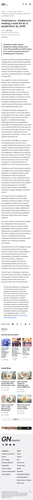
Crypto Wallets (6, 474)
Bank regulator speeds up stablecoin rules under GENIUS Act (23, 384)
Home (3, 11)
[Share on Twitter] (12, 324)
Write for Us (20, 483)
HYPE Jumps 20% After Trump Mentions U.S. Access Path (7, 407)
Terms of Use (20, 462)
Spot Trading (5, 459)
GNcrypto (9, 30)
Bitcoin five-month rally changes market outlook (23, 406)
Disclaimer (20, 471)
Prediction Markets (7, 462)
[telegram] (3, 445)
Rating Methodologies (23, 474)
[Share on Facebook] (21, 324)
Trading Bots (5, 465)
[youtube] (14, 445)
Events (4, 456)
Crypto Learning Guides (8, 471)
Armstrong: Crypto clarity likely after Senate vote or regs (8, 383)
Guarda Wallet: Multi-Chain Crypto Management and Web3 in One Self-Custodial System (5, 352)
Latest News (6, 368)
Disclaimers (13, 317)
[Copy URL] (29, 324)
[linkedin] (6, 445)
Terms (20, 315)
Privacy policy (21, 465)
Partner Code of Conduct (24, 480)
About (19, 454)
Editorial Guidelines (22, 477)
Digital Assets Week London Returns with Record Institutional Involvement (26, 351)
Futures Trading (6, 468)
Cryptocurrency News (15, 11)
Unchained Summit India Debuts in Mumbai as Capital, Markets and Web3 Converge (16, 352)
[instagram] (10, 445)
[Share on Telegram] (17, 324)
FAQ (18, 459)
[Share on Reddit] (25, 324)
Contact (19, 456)
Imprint (19, 468)
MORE (15, 419)
